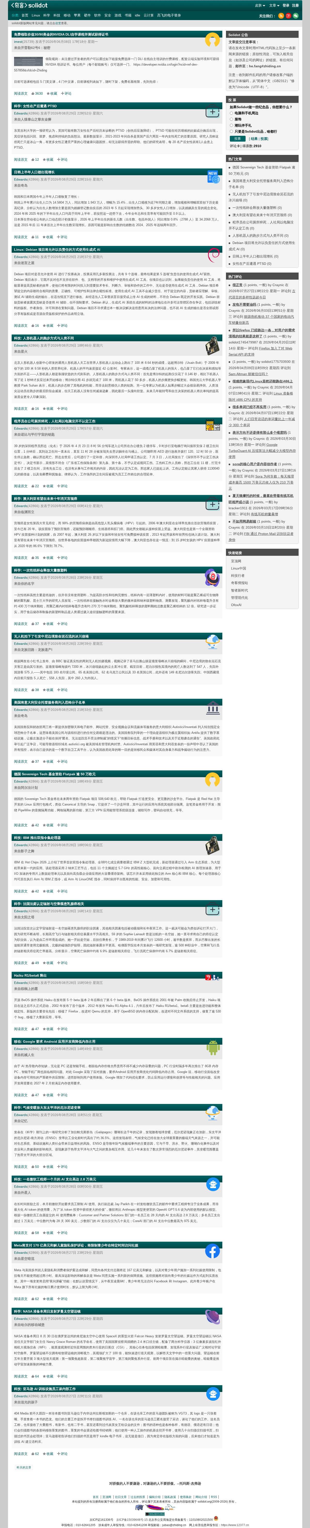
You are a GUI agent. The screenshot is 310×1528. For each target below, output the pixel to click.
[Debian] (214, 255)
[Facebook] (212, 1251)
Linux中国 (238, 568)
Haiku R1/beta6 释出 (30, 975)
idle (137, 15)
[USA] (213, 708)
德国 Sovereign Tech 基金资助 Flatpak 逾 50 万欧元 (55, 774)
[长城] (212, 425)
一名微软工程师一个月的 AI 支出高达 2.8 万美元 (59, 1179)
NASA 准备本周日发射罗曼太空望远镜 (52, 1311)
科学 (46, 15)
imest (18, 42)
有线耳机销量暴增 (264, 514)
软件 (97, 15)
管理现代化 (239, 598)
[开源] (212, 39)
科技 (57, 15)
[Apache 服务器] (154, 1509)
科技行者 (238, 576)
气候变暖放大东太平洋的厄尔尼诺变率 (52, 1108)
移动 (67, 15)
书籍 (128, 15)
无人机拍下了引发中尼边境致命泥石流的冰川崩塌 (51, 636)
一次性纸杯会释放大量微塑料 (254, 208)
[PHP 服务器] (139, 1509)
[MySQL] (170, 1509)
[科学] (212, 578)
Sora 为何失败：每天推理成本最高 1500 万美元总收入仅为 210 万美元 (261, 482)
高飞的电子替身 (169, 15)
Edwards (20, 113)
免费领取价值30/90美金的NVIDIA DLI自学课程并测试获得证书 (61, 34)
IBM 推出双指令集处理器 (42, 838)
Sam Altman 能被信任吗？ (248, 374)
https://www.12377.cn (235, 1525)
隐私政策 (170, 1497)
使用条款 (186, 1497)
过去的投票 (138, 1497)
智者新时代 (239, 590)
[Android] (213, 1047)
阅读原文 (21, 93)
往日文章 (121, 1497)
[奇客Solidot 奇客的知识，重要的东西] (29, 5)
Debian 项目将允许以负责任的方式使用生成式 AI (63, 249)
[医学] (213, 111)
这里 (58, 23)
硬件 (87, 15)
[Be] (210, 977)
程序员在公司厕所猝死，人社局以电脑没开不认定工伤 (54, 421)
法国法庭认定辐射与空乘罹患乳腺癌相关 (53, 904)
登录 (286, 5)
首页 (25, 15)
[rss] (281, 16)
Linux (36, 15)
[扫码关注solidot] (296, 16)
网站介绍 (201, 1497)
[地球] (213, 642)
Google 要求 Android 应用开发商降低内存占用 (59, 1041)
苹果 (77, 15)
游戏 (118, 15)
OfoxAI (236, 605)
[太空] (212, 1317)
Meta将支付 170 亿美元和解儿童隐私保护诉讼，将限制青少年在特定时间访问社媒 (76, 1245)
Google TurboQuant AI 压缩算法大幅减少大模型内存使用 (262, 451)
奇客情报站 (239, 583)
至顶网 (236, 561)
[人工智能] (213, 1184)
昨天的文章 (24, 1467)
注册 (295, 5)
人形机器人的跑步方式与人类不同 (257, 235)
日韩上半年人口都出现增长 (252, 256)
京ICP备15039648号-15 (132, 1519)
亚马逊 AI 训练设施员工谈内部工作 (49, 1389)
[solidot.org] (155, 1515)
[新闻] (214, 177)
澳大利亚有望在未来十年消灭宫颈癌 (259, 215)
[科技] (212, 346)
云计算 (149, 15)
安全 (107, 15)
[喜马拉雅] (288, 16)
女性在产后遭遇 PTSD (249, 264)
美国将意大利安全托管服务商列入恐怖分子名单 (49, 702)
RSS (214, 1497)
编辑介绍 (155, 1497)
